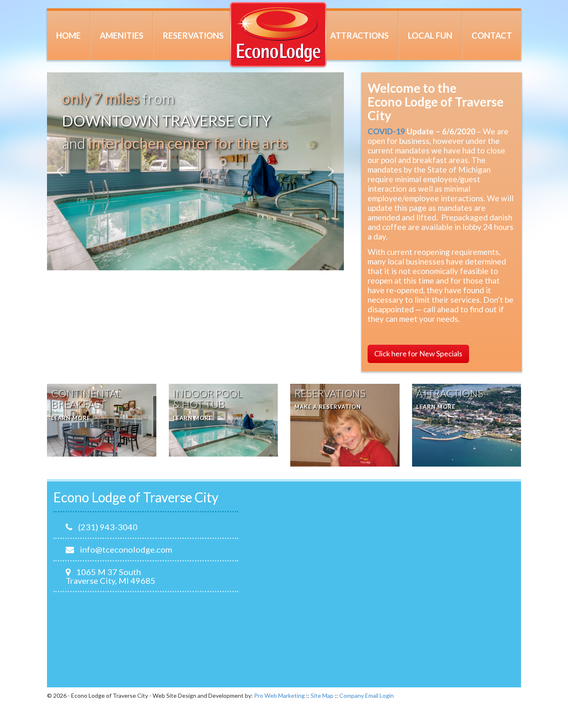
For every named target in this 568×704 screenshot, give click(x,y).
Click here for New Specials (418, 353)
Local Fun (430, 35)
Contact (492, 35)
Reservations (193, 35)
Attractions (359, 35)
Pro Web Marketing (279, 695)
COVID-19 (386, 131)
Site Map (322, 695)
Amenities (121, 35)
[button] (60, 171)
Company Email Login (366, 695)
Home (68, 35)
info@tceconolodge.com (125, 549)
